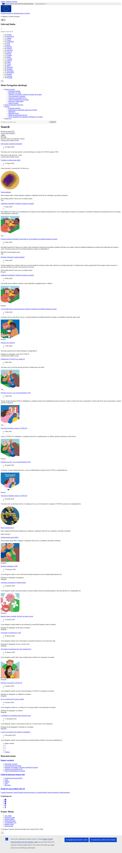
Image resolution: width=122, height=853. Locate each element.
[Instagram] (5, 806)
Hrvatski (9, 77)
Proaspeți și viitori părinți (15, 101)
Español (9, 74)
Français (9, 47)
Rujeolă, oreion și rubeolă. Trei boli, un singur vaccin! (17, 616)
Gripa (6, 780)
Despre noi (8, 118)
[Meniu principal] (2, 81)
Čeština (9, 38)
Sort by (3, 133)
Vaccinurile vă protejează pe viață (11, 632)
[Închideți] (1, 28)
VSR (6, 783)
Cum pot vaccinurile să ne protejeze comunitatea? (15, 732)
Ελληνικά (10, 50)
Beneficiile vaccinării (14, 93)
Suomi (8, 45)
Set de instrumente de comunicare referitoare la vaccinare (25, 117)
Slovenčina (10, 71)
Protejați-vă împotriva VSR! (9, 566)
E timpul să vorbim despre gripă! (10, 160)
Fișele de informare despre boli (14, 105)
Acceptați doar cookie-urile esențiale (103, 840)
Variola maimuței (6, 192)
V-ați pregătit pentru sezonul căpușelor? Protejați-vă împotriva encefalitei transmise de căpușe (29, 309)
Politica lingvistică (10, 821)
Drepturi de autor (10, 817)
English (9, 35)
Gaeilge (9, 55)
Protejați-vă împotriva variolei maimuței (12, 257)
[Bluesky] (5, 802)
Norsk (9, 64)
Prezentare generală (14, 91)
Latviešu (9, 59)
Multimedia (11, 111)
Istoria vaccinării (13, 103)
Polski (8, 65)
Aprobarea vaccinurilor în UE (17, 98)
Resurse (7, 106)
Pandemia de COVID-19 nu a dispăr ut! (13, 359)
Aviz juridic (8, 816)
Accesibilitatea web (10, 822)
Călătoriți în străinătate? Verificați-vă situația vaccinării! (17, 203)
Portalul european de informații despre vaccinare (15, 13)
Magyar (9, 52)
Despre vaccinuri (10, 89)
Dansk (9, 40)
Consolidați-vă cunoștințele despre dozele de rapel (16, 715)
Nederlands (10, 41)
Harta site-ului (9, 826)
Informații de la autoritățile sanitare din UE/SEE (22, 110)
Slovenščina (10, 72)
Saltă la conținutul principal (9, 1)
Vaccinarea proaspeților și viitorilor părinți (13, 582)
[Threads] (5, 807)
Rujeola (7, 781)
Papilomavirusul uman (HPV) (10, 537)
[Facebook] (5, 804)
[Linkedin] (5, 800)
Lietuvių (9, 60)
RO (4, 20)
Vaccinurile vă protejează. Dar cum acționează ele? (16, 649)
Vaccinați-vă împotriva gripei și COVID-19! (14, 428)
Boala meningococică (7, 527)
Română (9, 69)
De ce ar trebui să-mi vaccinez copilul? (12, 699)
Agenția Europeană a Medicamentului (58, 792)
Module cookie (9, 824)
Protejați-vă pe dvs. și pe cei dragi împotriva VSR (15, 393)
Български (10, 36)
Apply (3, 135)
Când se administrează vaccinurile (18, 99)
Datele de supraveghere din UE (17, 115)
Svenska (9, 76)
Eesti (8, 43)
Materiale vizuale (13, 113)
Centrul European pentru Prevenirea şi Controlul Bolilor (30, 792)
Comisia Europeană (7, 792)
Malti (8, 62)
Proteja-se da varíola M (8, 342)
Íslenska (8, 53)
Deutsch (9, 48)
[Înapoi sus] (2, 833)
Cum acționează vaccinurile (16, 96)
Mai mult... (8, 785)
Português (10, 67)
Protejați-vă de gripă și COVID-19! (11, 683)
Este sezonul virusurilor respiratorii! (11, 144)
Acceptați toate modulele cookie (76, 840)
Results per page (6, 131)
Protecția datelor (9, 819)
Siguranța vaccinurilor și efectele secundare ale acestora (25, 94)
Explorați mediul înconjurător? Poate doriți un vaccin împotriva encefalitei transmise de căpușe (29, 239)
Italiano (8, 57)
